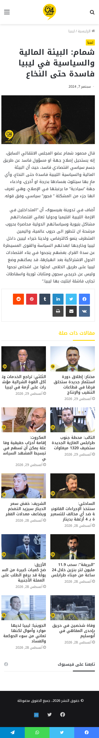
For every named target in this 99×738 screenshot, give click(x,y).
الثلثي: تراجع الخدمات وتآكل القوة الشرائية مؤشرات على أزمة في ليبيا (24, 382)
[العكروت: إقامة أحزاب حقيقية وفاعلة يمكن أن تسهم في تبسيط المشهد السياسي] (23, 419)
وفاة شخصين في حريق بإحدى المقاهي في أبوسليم (73, 631)
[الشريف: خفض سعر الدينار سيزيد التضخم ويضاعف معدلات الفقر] (23, 485)
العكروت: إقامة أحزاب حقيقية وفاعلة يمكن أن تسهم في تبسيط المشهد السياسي (24, 448)
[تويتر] (71, 299)
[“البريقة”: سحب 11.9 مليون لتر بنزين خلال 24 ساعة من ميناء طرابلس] (72, 546)
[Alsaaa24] (49, 12)
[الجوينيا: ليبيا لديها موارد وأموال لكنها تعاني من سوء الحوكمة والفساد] (23, 607)
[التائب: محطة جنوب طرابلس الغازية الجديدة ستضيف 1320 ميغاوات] (72, 419)
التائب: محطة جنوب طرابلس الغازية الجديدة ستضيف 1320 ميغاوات (73, 443)
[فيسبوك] (84, 299)
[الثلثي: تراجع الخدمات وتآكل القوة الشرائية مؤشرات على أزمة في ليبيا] (23, 358)
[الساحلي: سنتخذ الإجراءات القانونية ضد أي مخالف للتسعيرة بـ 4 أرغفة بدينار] (72, 485)
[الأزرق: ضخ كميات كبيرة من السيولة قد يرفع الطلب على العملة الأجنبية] (23, 546)
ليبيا (71, 31)
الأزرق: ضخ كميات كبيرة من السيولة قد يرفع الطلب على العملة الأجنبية (23, 572)
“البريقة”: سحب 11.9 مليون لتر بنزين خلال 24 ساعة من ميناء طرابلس (73, 570)
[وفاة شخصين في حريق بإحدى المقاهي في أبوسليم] (72, 607)
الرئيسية (85, 31)
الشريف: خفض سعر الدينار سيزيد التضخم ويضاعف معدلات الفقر (26, 509)
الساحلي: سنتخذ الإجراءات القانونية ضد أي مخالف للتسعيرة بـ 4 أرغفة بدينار (72, 511)
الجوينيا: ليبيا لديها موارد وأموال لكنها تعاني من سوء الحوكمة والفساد (24, 633)
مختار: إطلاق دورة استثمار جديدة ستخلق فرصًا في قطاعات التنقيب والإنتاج (74, 384)
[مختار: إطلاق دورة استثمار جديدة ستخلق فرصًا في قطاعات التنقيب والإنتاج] (72, 358)
